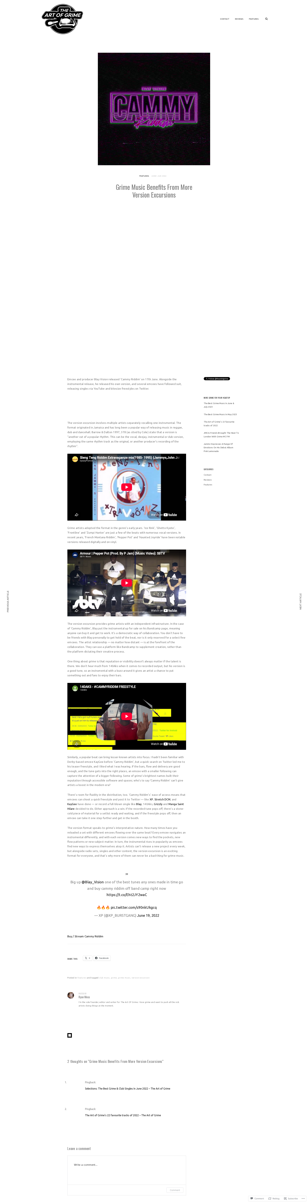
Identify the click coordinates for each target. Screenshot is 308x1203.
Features (254, 19)
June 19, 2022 (148, 915)
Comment (175, 1190)
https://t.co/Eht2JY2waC (127, 895)
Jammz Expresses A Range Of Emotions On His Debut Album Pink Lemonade (218, 447)
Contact (224, 19)
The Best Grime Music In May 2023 (220, 414)
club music (104, 978)
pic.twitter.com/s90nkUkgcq (134, 907)
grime (114, 978)
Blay (138, 804)
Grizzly (158, 804)
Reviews (239, 19)
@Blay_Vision (93, 882)
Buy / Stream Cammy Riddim (85, 936)
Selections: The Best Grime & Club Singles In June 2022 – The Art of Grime (127, 1088)
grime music (124, 978)
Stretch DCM (162, 799)
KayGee (72, 804)
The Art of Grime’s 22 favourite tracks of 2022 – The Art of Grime (123, 1115)
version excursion (141, 978)
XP (151, 799)
